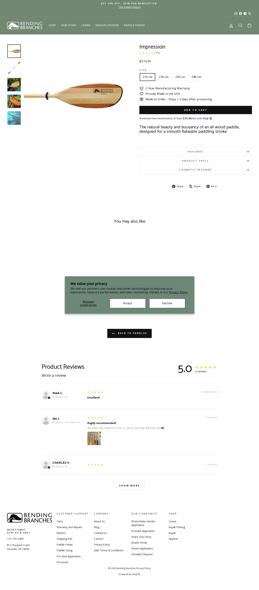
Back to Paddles (132, 333)
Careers (98, 538)
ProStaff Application (143, 531)
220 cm (163, 77)
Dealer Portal (139, 542)
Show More (129, 485)
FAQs (60, 521)
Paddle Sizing (64, 550)
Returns (61, 533)
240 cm (196, 77)
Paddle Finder (134, 25)
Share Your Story (141, 536)
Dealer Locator (107, 25)
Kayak (172, 533)
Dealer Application (142, 548)
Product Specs (195, 160)
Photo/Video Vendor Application (143, 523)
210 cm (147, 77)
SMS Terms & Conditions (109, 550)
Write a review (54, 375)
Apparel (173, 538)
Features (196, 151)
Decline (167, 303)
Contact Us (100, 533)
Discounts (62, 562)
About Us (99, 521)
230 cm (180, 77)
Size (143, 70)
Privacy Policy (178, 292)
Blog (97, 527)
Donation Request (142, 554)
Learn (86, 25)
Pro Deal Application (69, 556)
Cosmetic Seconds (195, 169)
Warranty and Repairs (69, 527)
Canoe (173, 521)
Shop (52, 25)
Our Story (68, 25)
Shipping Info (64, 538)
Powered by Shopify (129, 574)
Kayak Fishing (177, 527)
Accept (127, 303)
